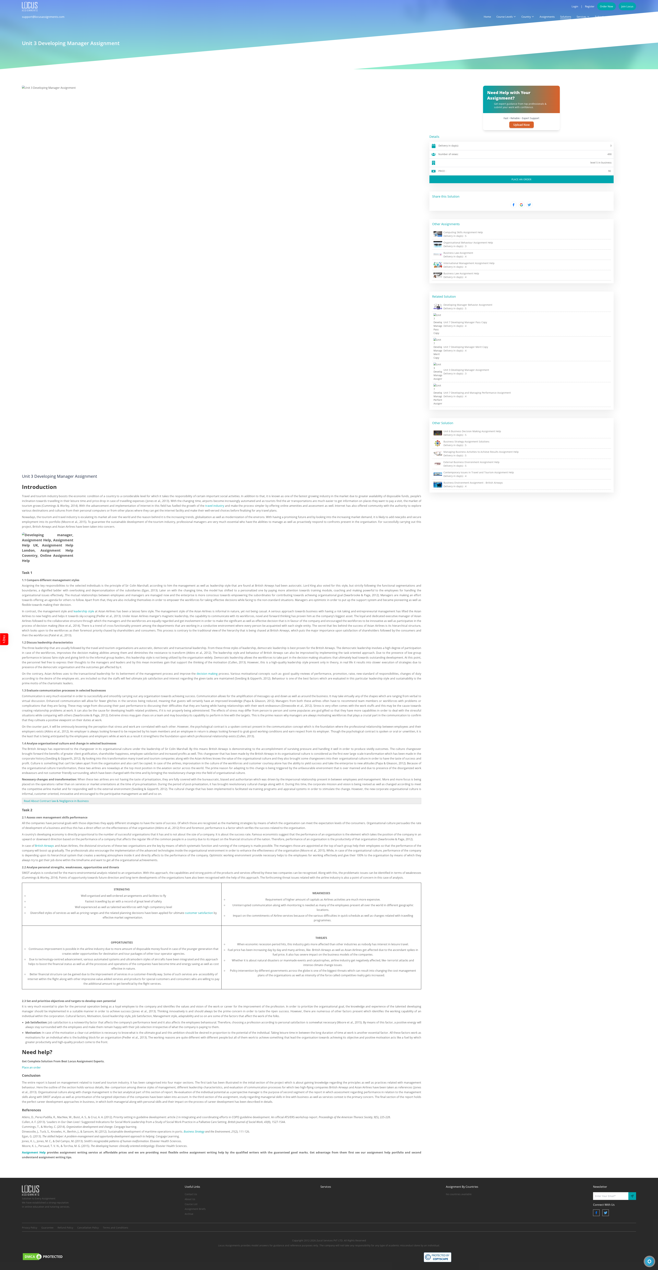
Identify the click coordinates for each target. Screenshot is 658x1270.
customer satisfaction (199, 913)
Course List (191, 1204)
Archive (189, 1214)
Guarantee (47, 1227)
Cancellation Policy (88, 1227)
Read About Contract (38, 801)
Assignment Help (34, 1152)
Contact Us (191, 1194)
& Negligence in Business (72, 801)
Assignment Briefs (195, 1209)
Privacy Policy (29, 1227)
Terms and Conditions (115, 1227)
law (54, 801)
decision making (207, 674)
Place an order (31, 1067)
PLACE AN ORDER (521, 179)
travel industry (214, 506)
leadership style (84, 611)
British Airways (44, 846)
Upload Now (521, 125)
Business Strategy (194, 1131)
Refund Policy (65, 1227)
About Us (190, 1199)
